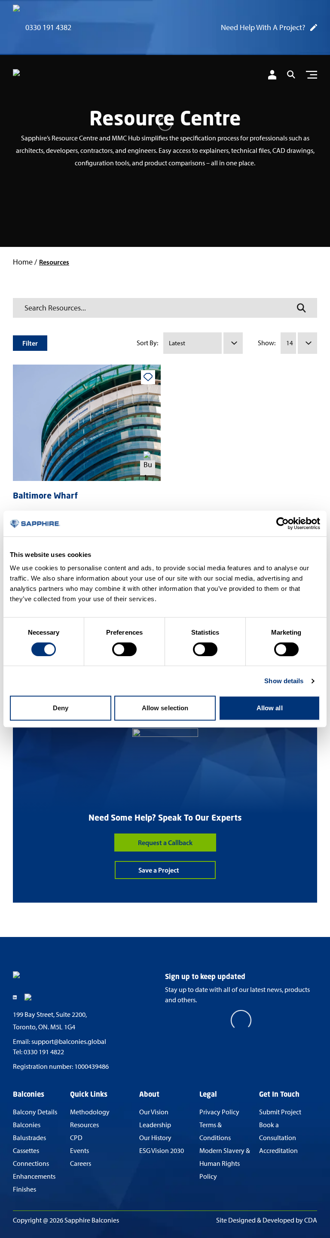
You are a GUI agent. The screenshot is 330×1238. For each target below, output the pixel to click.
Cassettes (26, 1151)
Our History (155, 1138)
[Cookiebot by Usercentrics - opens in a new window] (282, 523)
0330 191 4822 (44, 1052)
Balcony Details (35, 1112)
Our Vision (153, 1112)
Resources (84, 1125)
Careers (80, 1163)
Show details (283, 680)
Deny (60, 708)
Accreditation (278, 1151)
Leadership (155, 1125)
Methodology (90, 1112)
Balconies (26, 1125)
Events (79, 1151)
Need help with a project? (263, 27)
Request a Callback (165, 842)
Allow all (270, 708)
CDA (310, 1220)
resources (54, 262)
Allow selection (165, 708)
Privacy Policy (219, 1112)
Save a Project (158, 870)
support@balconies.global (68, 1041)
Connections (31, 1163)
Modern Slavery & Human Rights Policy (224, 1163)
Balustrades (29, 1138)
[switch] (124, 649)
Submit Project (280, 1112)
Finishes (24, 1189)
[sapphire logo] (56, 76)
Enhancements (34, 1176)
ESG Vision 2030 (161, 1151)
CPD (76, 1138)
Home (23, 262)
